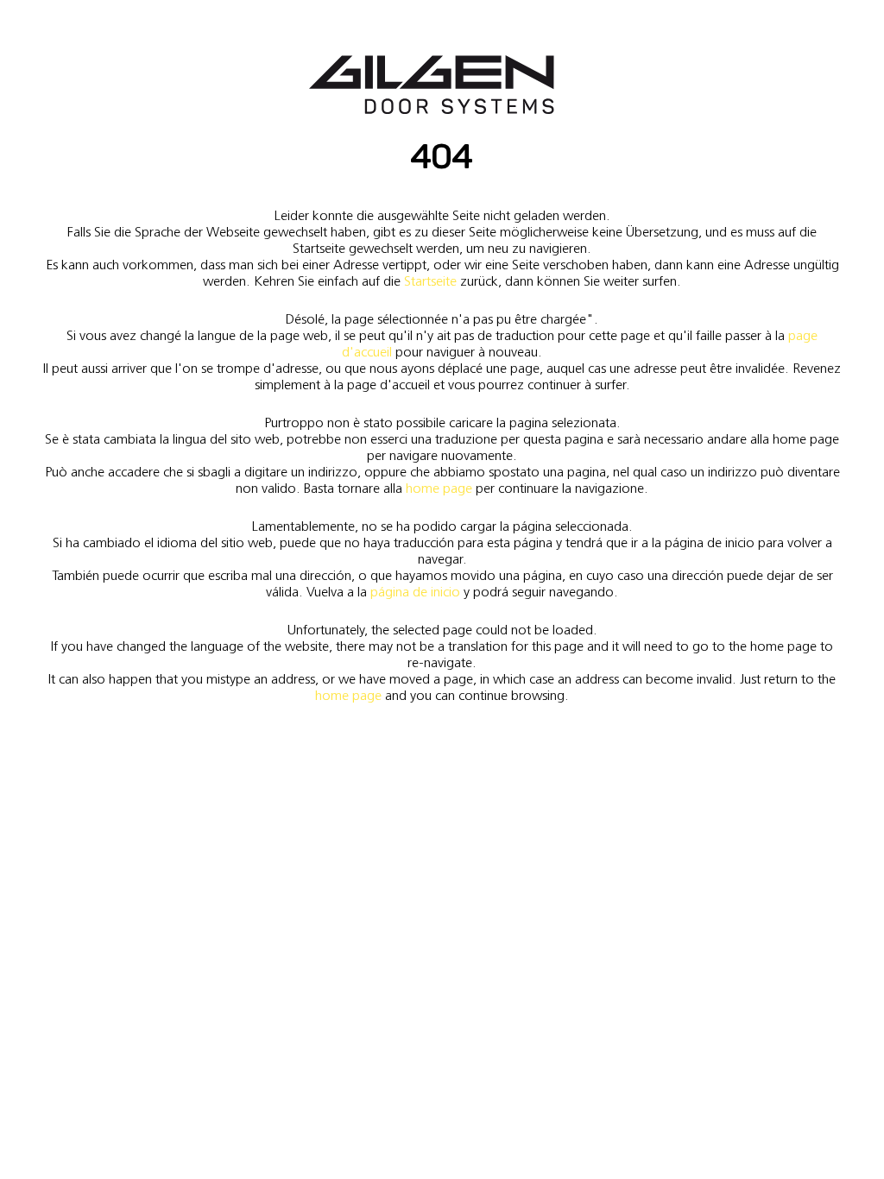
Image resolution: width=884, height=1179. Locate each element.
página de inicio (415, 591)
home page (439, 488)
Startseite (430, 281)
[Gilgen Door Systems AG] (431, 85)
